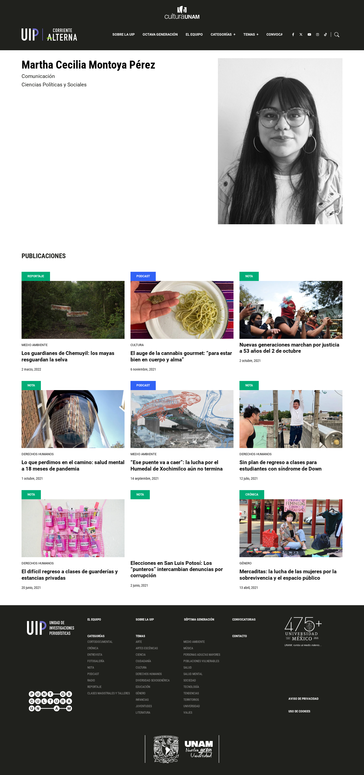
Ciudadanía (143, 661)
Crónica (251, 494)
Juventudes (144, 706)
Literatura (143, 712)
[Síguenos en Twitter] (301, 34)
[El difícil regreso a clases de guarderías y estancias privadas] (73, 528)
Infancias (142, 699)
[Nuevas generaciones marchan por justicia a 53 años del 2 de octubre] (290, 310)
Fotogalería (95, 661)
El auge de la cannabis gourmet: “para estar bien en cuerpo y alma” (181, 356)
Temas (249, 34)
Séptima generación (199, 619)
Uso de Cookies (299, 711)
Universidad (191, 706)
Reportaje (35, 276)
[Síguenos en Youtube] (309, 34)
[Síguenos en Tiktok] (325, 34)
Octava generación (160, 34)
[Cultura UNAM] (182, 12)
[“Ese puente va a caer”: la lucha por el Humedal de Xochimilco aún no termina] (182, 419)
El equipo (194, 34)
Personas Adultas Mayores (201, 654)
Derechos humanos (38, 454)
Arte (139, 642)
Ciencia (141, 654)
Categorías (222, 34)
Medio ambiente (35, 345)
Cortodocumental (100, 642)
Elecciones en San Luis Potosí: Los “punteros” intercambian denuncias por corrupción (176, 569)
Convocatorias (280, 34)
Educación (143, 687)
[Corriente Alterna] (49, 34)
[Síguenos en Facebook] (293, 34)
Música (188, 648)
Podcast (143, 276)
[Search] (336, 34)
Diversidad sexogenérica (153, 680)
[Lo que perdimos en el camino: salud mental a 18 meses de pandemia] (73, 419)
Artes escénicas (147, 648)
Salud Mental (193, 674)
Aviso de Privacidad (303, 698)
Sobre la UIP (123, 34)
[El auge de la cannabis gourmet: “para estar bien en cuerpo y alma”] (182, 310)
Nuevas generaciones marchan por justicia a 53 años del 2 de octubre (289, 348)
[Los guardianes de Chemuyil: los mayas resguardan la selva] (73, 310)
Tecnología (191, 687)
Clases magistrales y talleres (108, 693)
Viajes (187, 712)
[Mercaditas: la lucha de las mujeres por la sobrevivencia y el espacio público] (290, 528)
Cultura (137, 345)
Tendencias (191, 693)
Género (245, 563)
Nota (249, 276)
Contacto (239, 636)
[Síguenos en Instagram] (317, 34)
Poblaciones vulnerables (201, 661)
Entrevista (94, 654)
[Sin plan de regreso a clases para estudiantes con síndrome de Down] (290, 419)
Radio (91, 680)
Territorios (191, 699)
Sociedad (189, 680)
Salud (187, 667)
